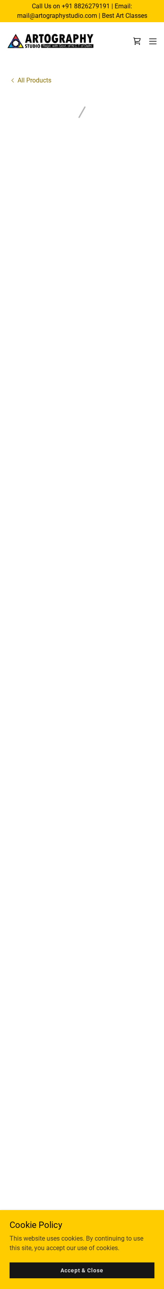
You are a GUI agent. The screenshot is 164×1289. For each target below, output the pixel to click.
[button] (137, 41)
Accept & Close (82, 1270)
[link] (51, 41)
